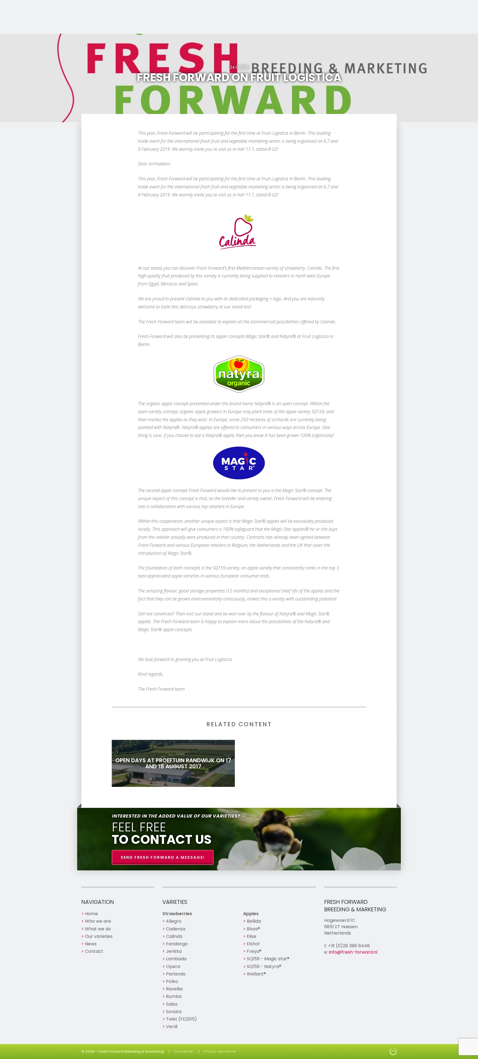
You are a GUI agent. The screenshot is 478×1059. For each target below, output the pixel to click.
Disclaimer (183, 1051)
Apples (251, 913)
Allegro (173, 921)
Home (91, 913)
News (91, 944)
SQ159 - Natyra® (264, 966)
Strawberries (177, 913)
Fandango (177, 944)
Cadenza (175, 929)
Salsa (171, 1004)
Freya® (254, 951)
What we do (98, 929)
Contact (94, 951)
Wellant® (256, 974)
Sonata (173, 1011)
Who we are (98, 921)
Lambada (176, 959)
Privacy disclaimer (220, 1051)
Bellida (254, 921)
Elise (251, 936)
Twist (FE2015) (181, 1019)
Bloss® (253, 929)
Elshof (253, 944)
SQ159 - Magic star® (268, 959)
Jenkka (174, 951)
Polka (172, 981)
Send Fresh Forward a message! (163, 857)
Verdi (171, 1026)
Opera (173, 966)
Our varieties (99, 936)
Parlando (176, 974)
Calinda (174, 936)
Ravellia (174, 989)
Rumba (173, 996)
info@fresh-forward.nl (353, 952)
